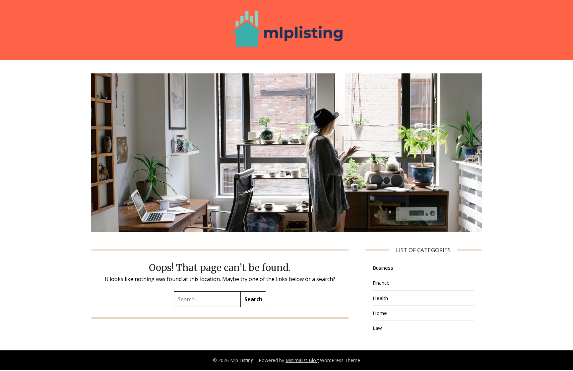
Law (377, 328)
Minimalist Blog (302, 360)
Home (380, 313)
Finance (381, 282)
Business (383, 267)
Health (380, 298)
